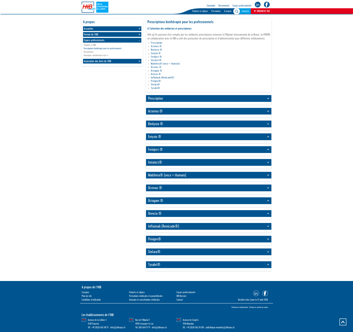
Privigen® (156, 81)
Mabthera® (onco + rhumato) (165, 63)
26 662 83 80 (198, 327)
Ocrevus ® (156, 67)
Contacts (245, 11)
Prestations (216, 11)
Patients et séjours (200, 11)
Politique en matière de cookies (258, 307)
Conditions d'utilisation (91, 299)
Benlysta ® (156, 49)
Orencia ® (156, 74)
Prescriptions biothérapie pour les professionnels (102, 48)
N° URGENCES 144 (262, 11)
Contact (179, 299)
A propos (228, 11)
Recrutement (223, 5)
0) (192, 327)
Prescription (156, 42)
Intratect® (156, 60)
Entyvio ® (156, 53)
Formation (211, 5)
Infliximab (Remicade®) (162, 77)
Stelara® (155, 84)
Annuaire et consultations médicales (144, 299)
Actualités (88, 28)
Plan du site (87, 296)
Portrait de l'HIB (91, 34)
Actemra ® (156, 46)
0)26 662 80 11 (102, 327)
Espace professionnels (242, 5)
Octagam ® (156, 70)
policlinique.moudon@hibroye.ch (220, 327)
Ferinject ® (156, 56)
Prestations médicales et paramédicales (146, 296)
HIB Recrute (181, 296)
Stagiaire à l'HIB (90, 45)
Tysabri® (155, 88)
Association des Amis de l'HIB (97, 61)
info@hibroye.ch (117, 327)
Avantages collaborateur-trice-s (96, 55)
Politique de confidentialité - (240, 307)
